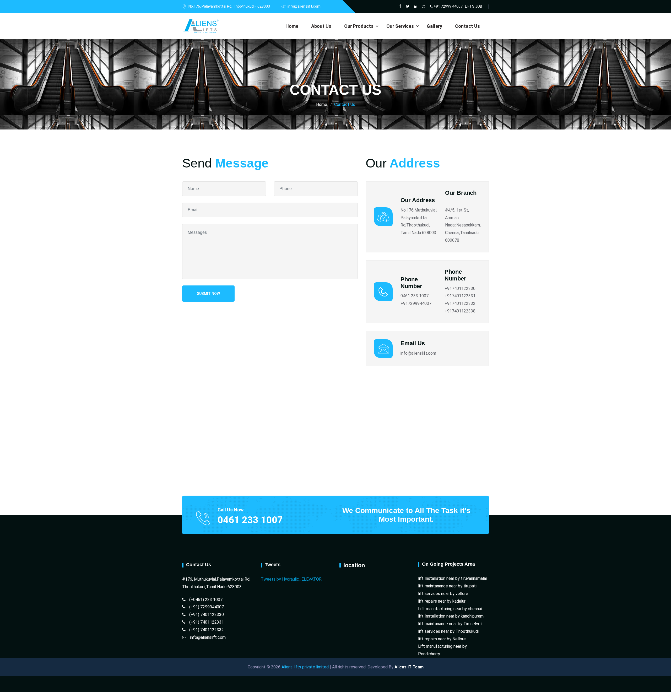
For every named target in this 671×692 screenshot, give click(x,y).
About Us (321, 26)
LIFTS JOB (473, 6)
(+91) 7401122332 (206, 629)
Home (291, 26)
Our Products (359, 26)
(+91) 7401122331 (206, 622)
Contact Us (467, 26)
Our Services (400, 26)
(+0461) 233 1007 (205, 599)
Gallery (434, 26)
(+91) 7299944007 (206, 606)
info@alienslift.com (207, 637)
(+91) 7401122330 (206, 614)
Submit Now (208, 293)
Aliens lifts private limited (304, 666)
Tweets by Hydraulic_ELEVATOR (291, 579)
